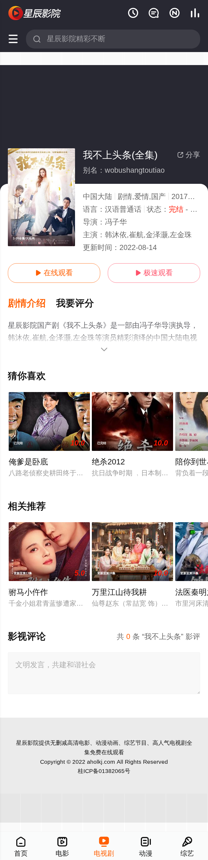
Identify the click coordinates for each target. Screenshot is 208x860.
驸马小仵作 (28, 592)
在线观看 (54, 273)
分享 (188, 155)
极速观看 (154, 273)
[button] (32, 303)
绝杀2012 (108, 461)
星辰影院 (27, 743)
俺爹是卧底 (28, 461)
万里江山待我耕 (119, 592)
